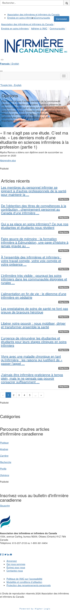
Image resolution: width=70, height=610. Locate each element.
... (35, 395)
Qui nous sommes (16, 564)
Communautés (42, 17)
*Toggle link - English (10, 85)
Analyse (4, 449)
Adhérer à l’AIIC (39, 28)
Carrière (4, 455)
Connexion (61, 18)
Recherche (5, 462)
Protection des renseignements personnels (29, 585)
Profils (3, 468)
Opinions (4, 475)
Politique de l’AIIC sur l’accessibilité (24, 578)
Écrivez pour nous (16, 567)
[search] (66, 3)
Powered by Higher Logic (35, 608)
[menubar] (35, 26)
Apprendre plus (8, 160)
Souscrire (5, 505)
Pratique (4, 442)
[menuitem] (33, 14)
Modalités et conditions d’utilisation (24, 582)
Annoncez (12, 561)
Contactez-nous (15, 570)
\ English (9, 63)
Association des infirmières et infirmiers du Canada (33, 14)
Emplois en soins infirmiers (21, 17)
